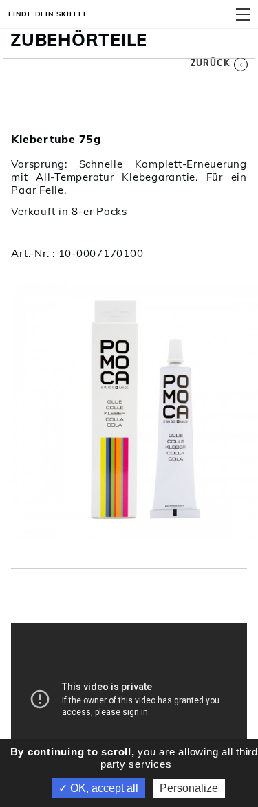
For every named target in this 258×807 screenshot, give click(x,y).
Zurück (210, 63)
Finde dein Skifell (48, 14)
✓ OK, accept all (98, 788)
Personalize (189, 788)
